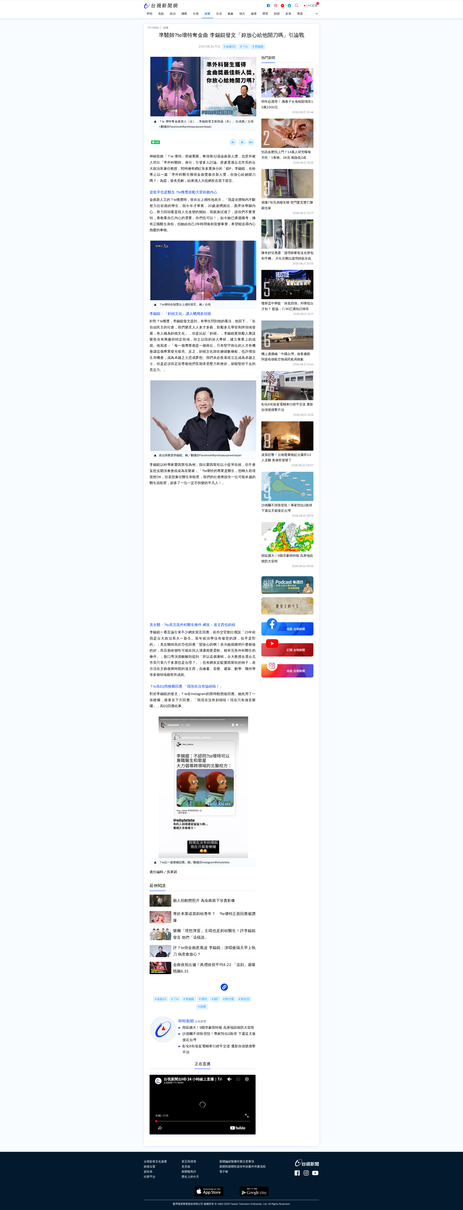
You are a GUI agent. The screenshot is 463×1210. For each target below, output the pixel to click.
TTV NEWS (153, 27)
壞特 (204, 999)
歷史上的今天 (190, 1177)
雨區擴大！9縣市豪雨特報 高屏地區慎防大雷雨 (218, 1027)
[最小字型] (233, 142)
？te (245, 46)
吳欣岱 (245, 999)
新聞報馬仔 (189, 1171)
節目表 (148, 1171)
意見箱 (186, 1166)
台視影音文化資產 (155, 1161)
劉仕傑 (229, 999)
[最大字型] (251, 142)
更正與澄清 (189, 1161)
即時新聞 (186, 1021)
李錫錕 (259, 46)
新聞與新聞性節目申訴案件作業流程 (242, 1166)
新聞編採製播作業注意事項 (236, 1161)
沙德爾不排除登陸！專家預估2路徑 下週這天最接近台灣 (219, 1037)
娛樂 (165, 27)
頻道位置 (149, 1166)
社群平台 (149, 1177)
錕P (216, 999)
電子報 (223, 1171)
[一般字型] (242, 142)
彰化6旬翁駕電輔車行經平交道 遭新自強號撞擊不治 (219, 1049)
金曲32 (230, 46)
